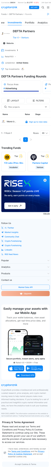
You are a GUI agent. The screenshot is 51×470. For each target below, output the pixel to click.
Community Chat (12, 237)
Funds (4, 14)
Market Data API (25, 287)
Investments (15, 22)
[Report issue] (48, 14)
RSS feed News (11, 254)
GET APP (34, 7)
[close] (45, 180)
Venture (25, 37)
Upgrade (27, 293)
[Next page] (31, 139)
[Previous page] (20, 139)
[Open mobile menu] (48, 7)
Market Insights (11, 232)
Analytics (43, 22)
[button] (16, 368)
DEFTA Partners (16, 14)
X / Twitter (9, 228)
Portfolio (29, 22)
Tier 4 (16, 37)
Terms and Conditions (20, 451)
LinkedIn (8, 250)
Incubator (13, 167)
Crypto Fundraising (13, 241)
